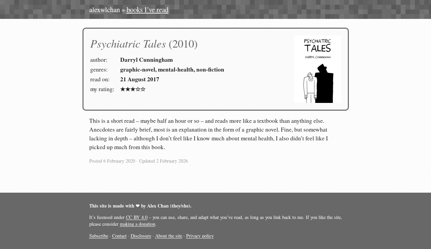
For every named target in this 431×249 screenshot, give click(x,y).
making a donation (137, 224)
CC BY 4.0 (136, 217)
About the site (168, 235)
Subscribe (98, 235)
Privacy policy (200, 235)
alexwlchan (104, 9)
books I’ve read (147, 9)
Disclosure (141, 235)
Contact (119, 235)
